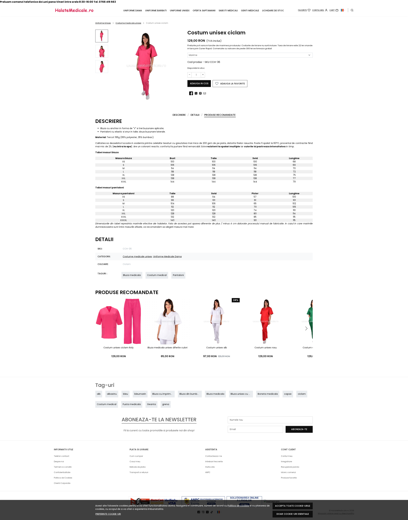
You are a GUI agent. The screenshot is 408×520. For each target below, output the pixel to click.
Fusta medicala (132, 404)
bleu (125, 393)
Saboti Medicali (228, 10)
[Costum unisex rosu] (265, 321)
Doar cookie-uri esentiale (293, 514)
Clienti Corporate (62, 483)
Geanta (151, 404)
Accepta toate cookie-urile (292, 505)
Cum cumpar (136, 456)
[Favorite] (304, 10)
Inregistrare (286, 461)
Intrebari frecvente (214, 461)
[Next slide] (306, 328)
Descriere (179, 115)
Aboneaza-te (299, 429)
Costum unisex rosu (266, 347)
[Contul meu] (320, 10)
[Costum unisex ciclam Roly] (118, 321)
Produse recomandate (220, 115)
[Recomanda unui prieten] (205, 93)
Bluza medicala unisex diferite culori (167, 347)
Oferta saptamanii (204, 10)
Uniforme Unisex (179, 10)
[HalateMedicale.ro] (81, 10)
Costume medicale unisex (128, 23)
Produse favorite (289, 477)
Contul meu (286, 456)
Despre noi (59, 461)
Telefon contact (61, 456)
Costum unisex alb (216, 347)
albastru (112, 393)
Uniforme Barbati (156, 10)
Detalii (195, 115)
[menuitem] (101, 36)
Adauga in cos (199, 83)
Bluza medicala (132, 275)
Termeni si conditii (63, 467)
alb (99, 393)
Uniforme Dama (132, 10)
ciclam (302, 393)
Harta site (210, 467)
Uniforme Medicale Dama (167, 256)
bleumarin (140, 393)
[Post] (197, 93)
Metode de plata (138, 467)
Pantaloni (178, 275)
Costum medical (157, 275)
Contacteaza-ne (213, 456)
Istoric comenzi (288, 472)
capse (287, 393)
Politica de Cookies (63, 477)
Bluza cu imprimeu (163, 393)
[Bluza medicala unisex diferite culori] (167, 321)
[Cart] (333, 10)
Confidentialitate (62, 472)
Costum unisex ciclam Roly (118, 347)
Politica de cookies (238, 505)
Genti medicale (250, 10)
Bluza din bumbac (189, 393)
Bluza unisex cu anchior (244, 393)
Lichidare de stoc (273, 10)
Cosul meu (135, 461)
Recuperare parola (290, 467)
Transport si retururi (139, 472)
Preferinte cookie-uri (108, 514)
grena (165, 404)
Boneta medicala (268, 393)
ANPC (207, 472)
